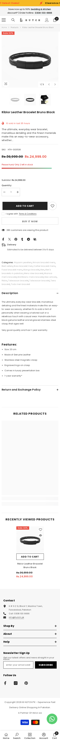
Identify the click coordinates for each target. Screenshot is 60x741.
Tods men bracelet (20, 284)
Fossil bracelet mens (12, 269)
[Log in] (47, 20)
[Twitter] (9, 239)
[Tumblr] (22, 239)
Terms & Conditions (27, 214)
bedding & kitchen (41, 9)
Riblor (4, 280)
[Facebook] (3, 239)
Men (42, 269)
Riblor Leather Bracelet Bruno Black (30, 565)
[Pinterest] (15, 239)
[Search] (13, 20)
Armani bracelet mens (43, 262)
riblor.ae (37, 712)
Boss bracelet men (23, 266)
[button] (49, 84)
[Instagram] (16, 683)
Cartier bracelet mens (45, 266)
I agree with (12, 213)
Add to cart (24, 206)
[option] (30, 60)
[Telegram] (28, 239)
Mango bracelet (31, 269)
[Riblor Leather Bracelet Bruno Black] (30, 540)
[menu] (4, 20)
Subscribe (46, 665)
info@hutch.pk (16, 617)
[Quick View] (40, 535)
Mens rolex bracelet (33, 273)
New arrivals (50, 277)
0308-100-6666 (43, 12)
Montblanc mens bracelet (31, 277)
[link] (30, 498)
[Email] (34, 239)
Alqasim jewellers (23, 262)
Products (15, 27)
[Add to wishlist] (52, 206)
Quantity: (7, 185)
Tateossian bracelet (18, 280)
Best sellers (7, 266)
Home (4, 27)
